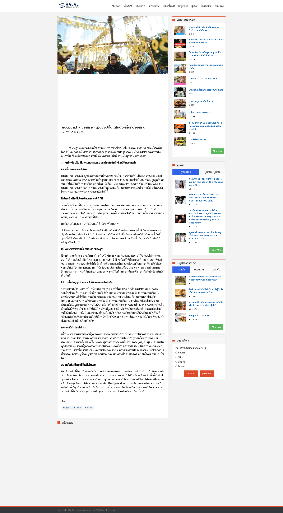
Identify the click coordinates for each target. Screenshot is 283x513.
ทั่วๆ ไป (181, 362)
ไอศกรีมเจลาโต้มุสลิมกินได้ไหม (203, 78)
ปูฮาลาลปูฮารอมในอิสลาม (201, 101)
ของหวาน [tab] (199, 270)
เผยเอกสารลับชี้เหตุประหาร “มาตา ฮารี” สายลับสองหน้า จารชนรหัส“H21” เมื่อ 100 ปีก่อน (205, 197)
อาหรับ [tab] (216, 270)
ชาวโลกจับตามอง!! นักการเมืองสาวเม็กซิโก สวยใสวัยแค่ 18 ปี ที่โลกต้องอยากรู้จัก (206, 182)
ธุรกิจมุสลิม (206, 6)
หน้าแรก (116, 6)
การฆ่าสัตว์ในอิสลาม (198, 139)
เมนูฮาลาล (183, 6)
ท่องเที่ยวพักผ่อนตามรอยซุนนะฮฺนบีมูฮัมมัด (206, 67)
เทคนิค (78, 407)
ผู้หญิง (194, 6)
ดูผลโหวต (206, 373)
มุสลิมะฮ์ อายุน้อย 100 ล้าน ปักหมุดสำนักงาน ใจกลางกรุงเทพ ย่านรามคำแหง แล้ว (205, 235)
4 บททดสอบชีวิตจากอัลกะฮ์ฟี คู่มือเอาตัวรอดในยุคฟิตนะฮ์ (206, 41)
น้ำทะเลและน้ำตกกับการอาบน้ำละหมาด (206, 89)
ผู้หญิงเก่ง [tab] (186, 172)
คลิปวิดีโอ (219, 6)
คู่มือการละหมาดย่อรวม (199, 112)
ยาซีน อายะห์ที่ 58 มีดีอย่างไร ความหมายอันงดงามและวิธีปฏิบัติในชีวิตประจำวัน (205, 126)
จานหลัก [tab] (181, 270)
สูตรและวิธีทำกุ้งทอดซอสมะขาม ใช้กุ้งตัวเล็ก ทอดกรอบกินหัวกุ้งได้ (206, 304)
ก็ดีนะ (180, 357)
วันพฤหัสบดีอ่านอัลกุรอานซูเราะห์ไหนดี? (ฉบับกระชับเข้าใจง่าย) (205, 54)
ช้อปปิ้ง (90, 407)
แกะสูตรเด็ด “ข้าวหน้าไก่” (200, 315)
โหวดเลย (191, 373)
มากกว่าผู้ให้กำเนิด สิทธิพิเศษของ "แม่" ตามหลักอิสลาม (204, 29)
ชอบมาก (182, 353)
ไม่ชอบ (181, 366)
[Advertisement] (112, 95)
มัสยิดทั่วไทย (169, 6)
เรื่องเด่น (128, 6)
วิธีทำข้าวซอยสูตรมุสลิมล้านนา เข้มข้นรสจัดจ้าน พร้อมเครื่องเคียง (205, 278)
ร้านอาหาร (140, 6)
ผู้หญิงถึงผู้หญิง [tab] (212, 172)
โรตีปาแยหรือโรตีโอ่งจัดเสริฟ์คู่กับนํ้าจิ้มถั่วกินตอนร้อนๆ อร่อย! (206, 291)
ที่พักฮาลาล (154, 6)
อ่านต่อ (218, 151)
